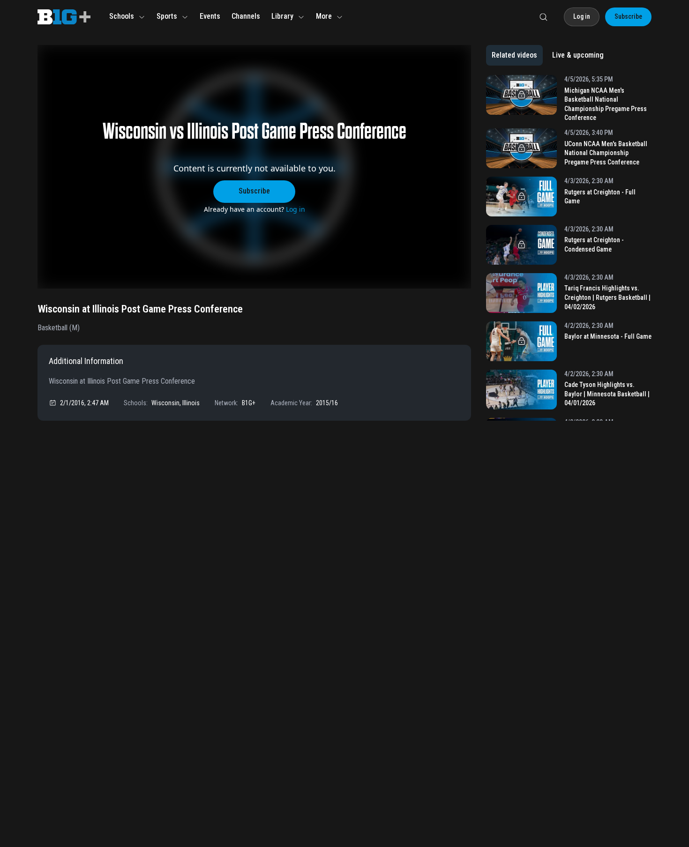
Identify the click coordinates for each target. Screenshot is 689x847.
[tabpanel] (569, 248)
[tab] (514, 55)
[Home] (63, 16)
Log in (295, 209)
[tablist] (547, 55)
